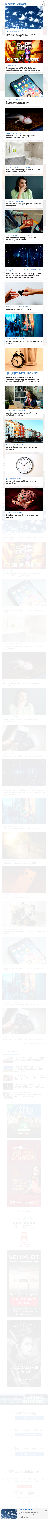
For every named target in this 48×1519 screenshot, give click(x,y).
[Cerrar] (46, 1511)
